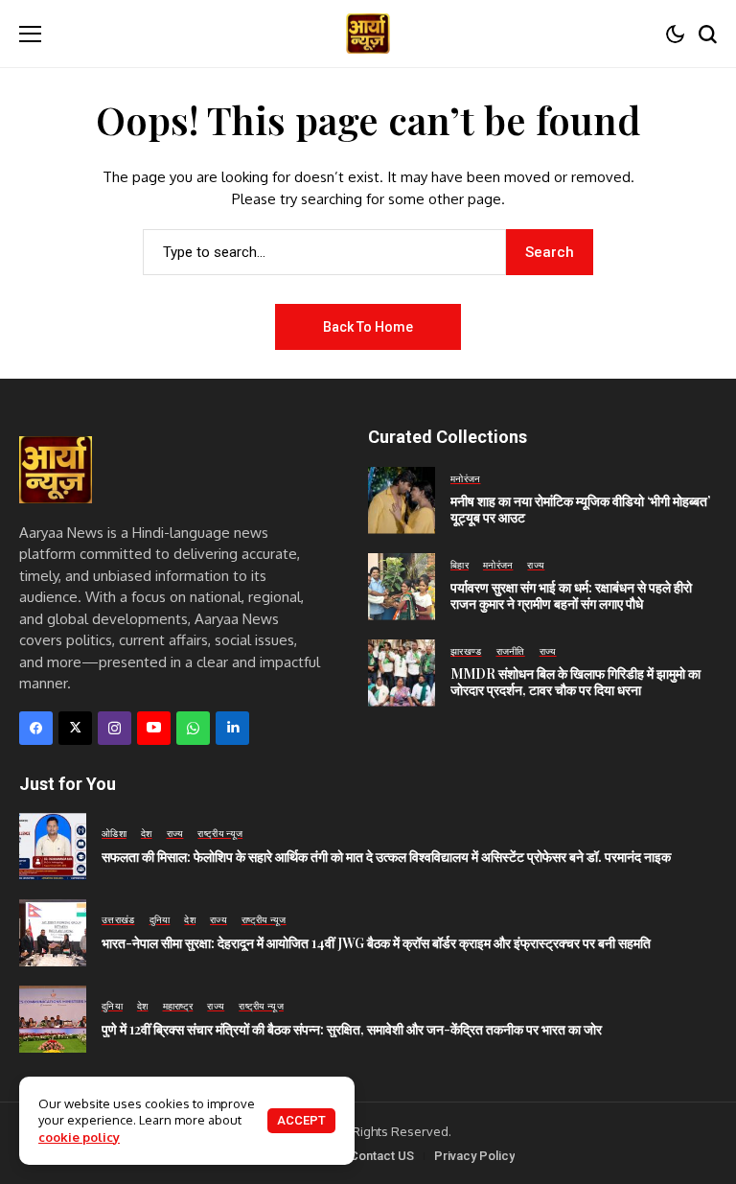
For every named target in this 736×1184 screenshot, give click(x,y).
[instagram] (114, 728)
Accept (301, 1120)
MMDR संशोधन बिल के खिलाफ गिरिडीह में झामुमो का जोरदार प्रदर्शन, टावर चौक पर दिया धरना (575, 681)
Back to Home (368, 327)
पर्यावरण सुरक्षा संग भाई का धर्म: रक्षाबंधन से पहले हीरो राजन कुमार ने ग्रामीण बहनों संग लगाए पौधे (571, 595)
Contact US (382, 1156)
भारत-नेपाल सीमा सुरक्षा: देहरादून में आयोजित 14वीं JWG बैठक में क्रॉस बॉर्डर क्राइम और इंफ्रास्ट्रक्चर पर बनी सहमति (376, 943)
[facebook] (36, 728)
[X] (75, 728)
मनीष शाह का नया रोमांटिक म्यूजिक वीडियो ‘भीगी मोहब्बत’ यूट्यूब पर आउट (580, 509)
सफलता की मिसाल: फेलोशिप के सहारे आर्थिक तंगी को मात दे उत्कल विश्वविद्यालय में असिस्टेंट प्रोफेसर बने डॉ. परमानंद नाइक (386, 856)
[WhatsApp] (193, 728)
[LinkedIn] (232, 728)
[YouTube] (154, 728)
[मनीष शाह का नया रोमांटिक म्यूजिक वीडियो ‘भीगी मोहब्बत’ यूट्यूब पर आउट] (401, 500)
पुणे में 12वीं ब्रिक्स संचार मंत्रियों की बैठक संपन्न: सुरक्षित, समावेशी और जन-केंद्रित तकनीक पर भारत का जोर (352, 1029)
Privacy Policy (474, 1156)
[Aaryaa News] (368, 34)
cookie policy (79, 1137)
